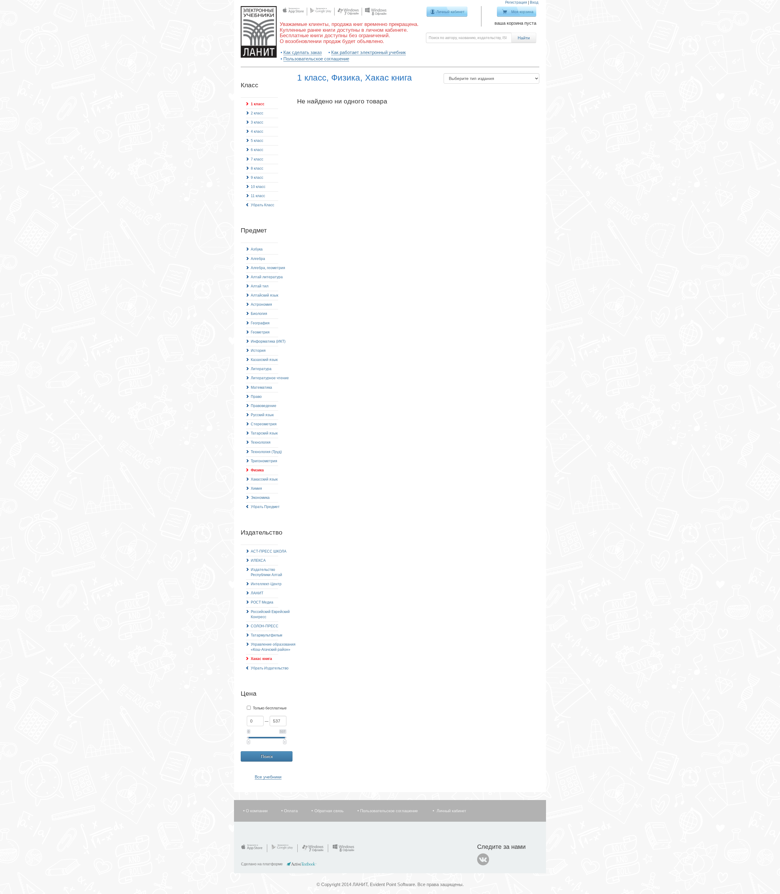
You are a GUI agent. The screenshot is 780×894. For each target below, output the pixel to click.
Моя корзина (522, 12)
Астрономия (261, 304)
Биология (259, 314)
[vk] (483, 859)
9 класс (257, 177)
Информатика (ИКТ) (268, 341)
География (260, 323)
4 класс (257, 131)
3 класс (257, 122)
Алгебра (258, 259)
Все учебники (268, 776)
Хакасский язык (264, 479)
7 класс (257, 159)
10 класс (258, 187)
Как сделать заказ (302, 52)
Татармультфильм (266, 635)
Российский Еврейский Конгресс (270, 614)
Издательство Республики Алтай (266, 572)
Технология (261, 442)
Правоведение (263, 406)
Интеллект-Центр (266, 584)
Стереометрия (264, 424)
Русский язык (262, 415)
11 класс (258, 196)
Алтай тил (259, 286)
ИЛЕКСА (258, 560)
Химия (256, 488)
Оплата (291, 811)
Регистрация (516, 2)
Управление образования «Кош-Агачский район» (273, 647)
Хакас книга (261, 659)
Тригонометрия (264, 461)
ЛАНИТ (257, 593)
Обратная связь (329, 811)
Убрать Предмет (265, 507)
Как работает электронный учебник (368, 52)
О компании (257, 811)
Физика (257, 470)
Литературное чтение (270, 378)
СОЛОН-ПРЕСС (264, 626)
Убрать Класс (262, 205)
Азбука (257, 249)
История (258, 350)
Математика (261, 387)
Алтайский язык (264, 295)
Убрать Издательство (270, 668)
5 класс (257, 141)
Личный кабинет (450, 12)
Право (256, 397)
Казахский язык (264, 360)
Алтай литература (267, 277)
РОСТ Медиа (262, 602)
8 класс (257, 168)
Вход (534, 2)
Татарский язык (264, 433)
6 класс (257, 150)
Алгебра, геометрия (268, 268)
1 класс (257, 104)
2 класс (257, 113)
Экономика (260, 498)
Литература (261, 369)
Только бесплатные (270, 708)
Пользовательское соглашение (316, 58)
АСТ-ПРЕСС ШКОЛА (268, 551)
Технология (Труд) (266, 452)
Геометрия (260, 332)
